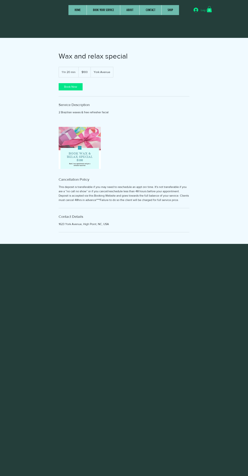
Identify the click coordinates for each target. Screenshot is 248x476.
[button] (209, 9)
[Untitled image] (80, 148)
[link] (71, 86)
